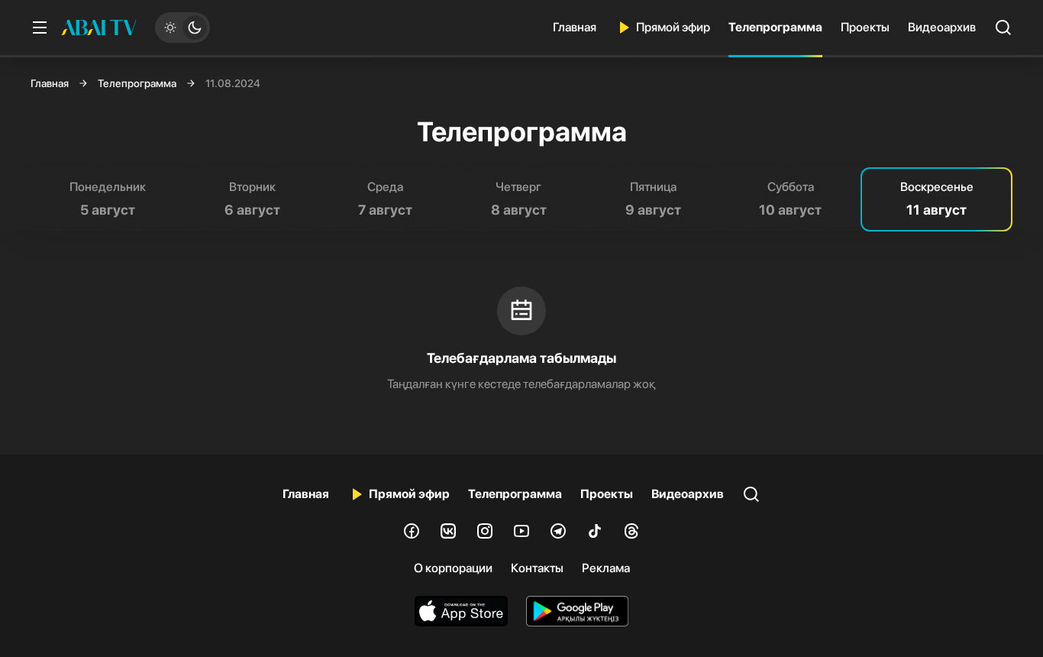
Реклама (606, 568)
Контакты (537, 568)
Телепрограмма (775, 27)
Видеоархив (942, 27)
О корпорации (453, 568)
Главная (574, 27)
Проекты (865, 27)
